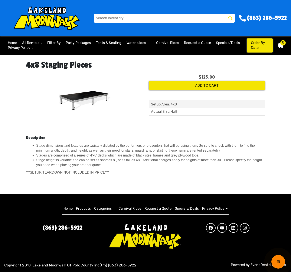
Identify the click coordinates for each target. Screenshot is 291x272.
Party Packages (78, 43)
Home (12, 43)
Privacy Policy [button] (19, 48)
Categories (103, 208)
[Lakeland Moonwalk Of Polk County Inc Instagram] (244, 228)
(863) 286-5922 (62, 228)
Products (83, 208)
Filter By (54, 43)
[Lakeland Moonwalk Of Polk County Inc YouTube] (222, 228)
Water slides (136, 43)
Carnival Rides (167, 43)
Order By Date (258, 45)
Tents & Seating (108, 43)
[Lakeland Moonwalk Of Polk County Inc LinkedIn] (233, 228)
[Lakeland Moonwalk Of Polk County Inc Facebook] (211, 228)
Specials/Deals (228, 43)
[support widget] (278, 262)
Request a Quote (197, 43)
